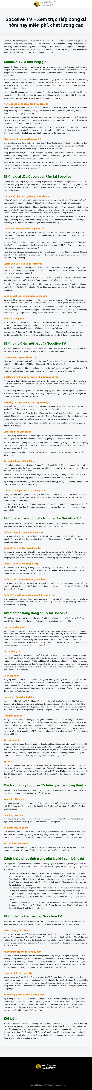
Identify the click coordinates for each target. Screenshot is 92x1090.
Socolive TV (26, 79)
